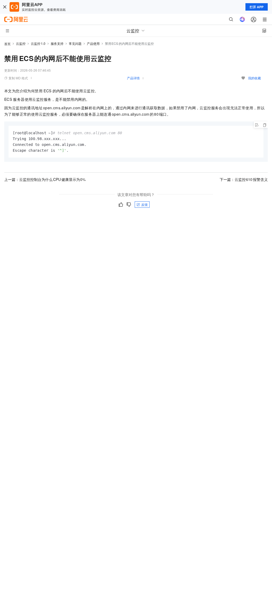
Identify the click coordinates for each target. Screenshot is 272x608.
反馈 (144, 204)
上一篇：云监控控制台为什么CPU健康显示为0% (45, 179)
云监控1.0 (38, 43)
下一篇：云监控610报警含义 (244, 179)
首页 (7, 43)
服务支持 (57, 43)
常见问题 (75, 43)
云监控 (21, 43)
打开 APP (257, 7)
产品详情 (133, 78)
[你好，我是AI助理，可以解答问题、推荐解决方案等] (242, 19)
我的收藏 (254, 78)
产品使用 (93, 43)
